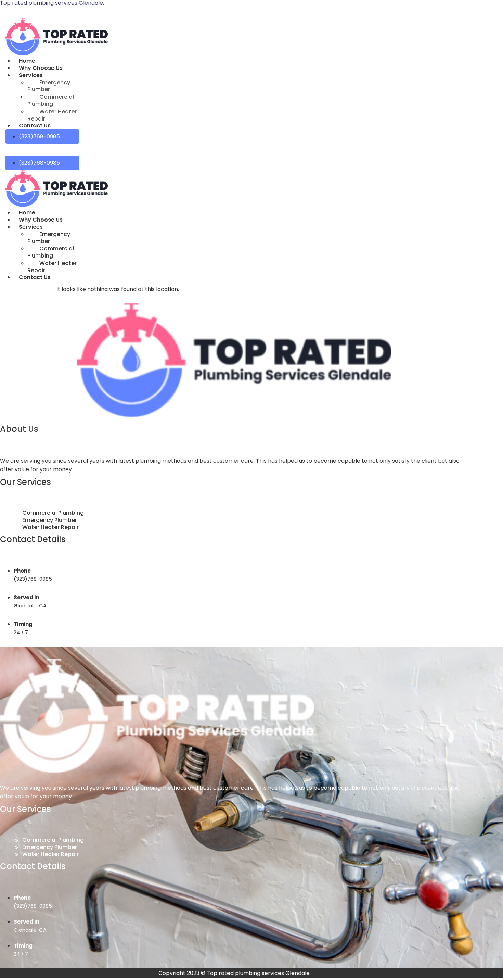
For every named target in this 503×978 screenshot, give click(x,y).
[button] (127, 75)
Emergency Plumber (48, 85)
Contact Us (35, 125)
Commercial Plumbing (50, 100)
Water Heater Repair (52, 115)
